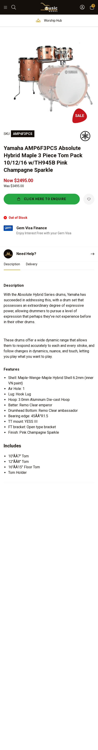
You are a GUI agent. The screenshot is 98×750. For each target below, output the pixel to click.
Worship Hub (52, 20)
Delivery (31, 264)
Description (12, 264)
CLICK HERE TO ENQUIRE (45, 199)
